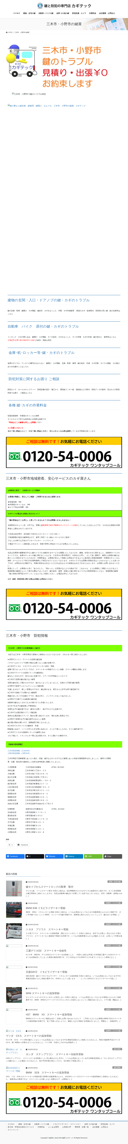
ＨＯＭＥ (11, 1124)
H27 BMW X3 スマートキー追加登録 (49, 1014)
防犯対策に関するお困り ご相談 (34, 379)
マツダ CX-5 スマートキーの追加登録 (29, 1035)
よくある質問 (53, 1127)
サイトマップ (13, 1130)
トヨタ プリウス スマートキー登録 (47, 929)
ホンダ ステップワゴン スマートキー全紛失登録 (54, 1054)
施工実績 (117, 1049)
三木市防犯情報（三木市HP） (20, 751)
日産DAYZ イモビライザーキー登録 (46, 972)
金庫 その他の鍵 (90, 1124)
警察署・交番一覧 (82, 1127)
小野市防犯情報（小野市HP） (19, 753)
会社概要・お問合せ (100, 1127)
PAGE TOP (122, 1107)
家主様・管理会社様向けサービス (21, 1127)
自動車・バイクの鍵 (113, 903)
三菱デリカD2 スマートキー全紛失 (46, 950)
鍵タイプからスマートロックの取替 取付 (49, 886)
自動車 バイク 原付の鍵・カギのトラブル (43, 326)
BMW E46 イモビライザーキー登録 (45, 908)
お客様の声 (66, 1127)
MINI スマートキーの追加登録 (43, 993)
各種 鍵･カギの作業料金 (28, 405)
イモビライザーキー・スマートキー (67, 1124)
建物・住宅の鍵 (114, 882)
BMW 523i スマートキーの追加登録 (47, 1072)
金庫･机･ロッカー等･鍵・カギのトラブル (42, 353)
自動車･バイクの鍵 (41, 1124)
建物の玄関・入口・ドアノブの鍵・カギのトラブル (49, 300)
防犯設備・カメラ (108, 1124)
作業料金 (41, 1127)
